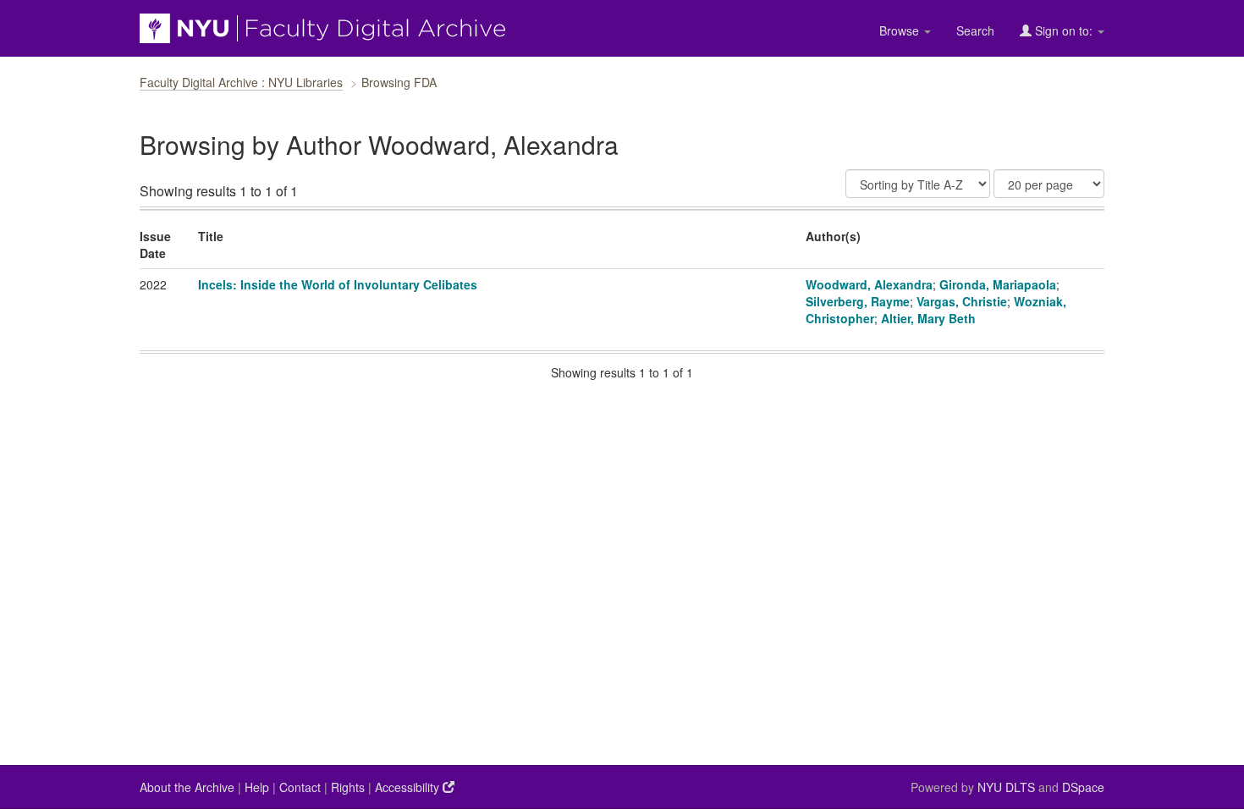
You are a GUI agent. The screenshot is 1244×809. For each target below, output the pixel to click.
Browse (900, 30)
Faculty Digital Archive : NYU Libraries (241, 82)
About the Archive (187, 787)
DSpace (1083, 787)
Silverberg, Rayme (858, 301)
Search (975, 30)
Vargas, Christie (961, 301)
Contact (300, 787)
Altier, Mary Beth (928, 318)
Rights (348, 787)
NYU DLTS (1006, 787)
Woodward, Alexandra (869, 284)
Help (257, 787)
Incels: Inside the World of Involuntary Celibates (337, 284)
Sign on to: (1064, 30)
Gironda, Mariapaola (997, 284)
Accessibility (409, 787)
